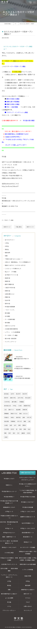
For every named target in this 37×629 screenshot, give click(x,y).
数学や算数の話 (9, 284)
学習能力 (6, 417)
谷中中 (12, 394)
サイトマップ (28, 610)
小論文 (6, 437)
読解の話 (7, 291)
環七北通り (28, 397)
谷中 (15, 425)
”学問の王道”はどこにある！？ (14, 259)
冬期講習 (21, 401)
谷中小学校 (20, 397)
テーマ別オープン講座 (7, 220)
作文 (18, 433)
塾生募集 (18, 409)
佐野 (11, 425)
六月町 (20, 405)
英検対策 (25, 409)
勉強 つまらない (23, 413)
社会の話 (7, 300)
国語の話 (7, 281)
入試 (5, 409)
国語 (25, 429)
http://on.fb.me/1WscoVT (10, 186)
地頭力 (12, 417)
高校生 (7, 249)
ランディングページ (10, 342)
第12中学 (18, 394)
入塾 (29, 421)
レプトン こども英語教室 (12, 332)
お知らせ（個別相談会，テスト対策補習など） (18, 262)
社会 (29, 429)
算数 (5, 433)
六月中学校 (7, 401)
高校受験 (6, 421)
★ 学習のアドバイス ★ (11, 275)
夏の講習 (7, 313)
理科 (14, 433)
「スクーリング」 (10, 310)
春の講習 (7, 322)
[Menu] (34, 2)
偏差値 (23, 433)
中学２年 (29, 417)
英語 (20, 429)
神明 (19, 425)
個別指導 (7, 252)
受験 (6, 256)
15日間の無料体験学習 (11, 329)
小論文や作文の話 (10, 287)
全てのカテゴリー (10, 240)
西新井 (24, 425)
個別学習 (18, 417)
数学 (10, 433)
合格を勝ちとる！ (10, 294)
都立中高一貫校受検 (10, 338)
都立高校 (6, 394)
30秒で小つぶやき (10, 326)
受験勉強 (13, 421)
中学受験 (6, 429)
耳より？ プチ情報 (10, 272)
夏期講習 (6, 413)
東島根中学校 (27, 405)
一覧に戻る (18, 227)
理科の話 (7, 303)
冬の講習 (7, 316)
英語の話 (7, 278)
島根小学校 (13, 397)
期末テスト (11, 409)
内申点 (28, 433)
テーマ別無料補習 (10, 319)
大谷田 (6, 425)
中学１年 (19, 421)
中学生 (7, 246)
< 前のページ (6, 227)
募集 (25, 421)
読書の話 (7, 297)
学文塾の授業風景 (10, 307)
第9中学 (6, 397)
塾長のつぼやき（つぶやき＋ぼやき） (15, 265)
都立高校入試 (7, 405)
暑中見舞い (14, 401)
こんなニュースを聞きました (13, 268)
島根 (24, 417)
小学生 (7, 243)
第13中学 (25, 394)
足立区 (12, 429)
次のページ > (30, 227)
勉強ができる (14, 413)
